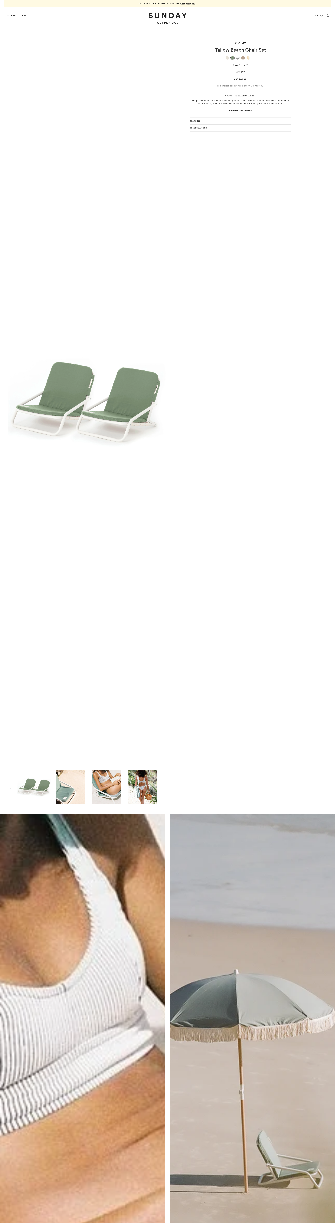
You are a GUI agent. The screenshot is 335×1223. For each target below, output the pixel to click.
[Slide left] (11, 788)
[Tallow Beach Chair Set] (232, 58)
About (25, 15)
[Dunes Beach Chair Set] (227, 58)
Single (236, 65)
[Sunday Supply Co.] (167, 18)
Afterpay (259, 85)
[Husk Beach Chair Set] (243, 58)
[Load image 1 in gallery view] (34, 787)
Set (246, 65)
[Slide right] (164, 788)
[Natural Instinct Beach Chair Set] (238, 58)
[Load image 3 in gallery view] (107, 787)
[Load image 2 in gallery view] (70, 787)
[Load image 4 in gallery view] (143, 787)
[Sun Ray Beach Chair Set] (248, 58)
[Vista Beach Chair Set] (253, 58)
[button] (240, 110)
